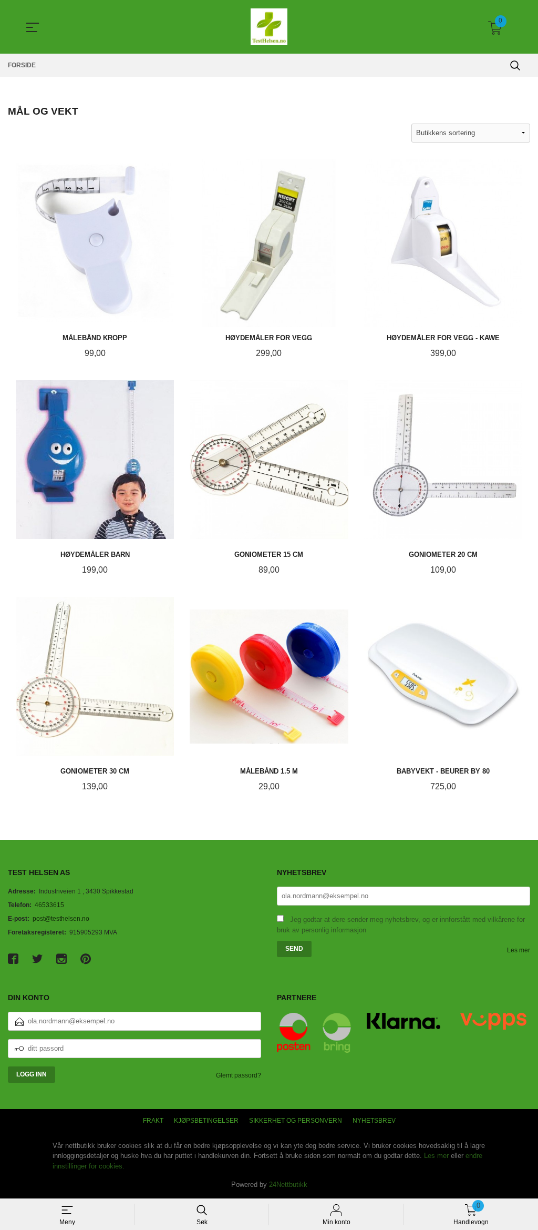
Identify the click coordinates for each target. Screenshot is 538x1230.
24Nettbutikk (288, 1184)
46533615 (49, 905)
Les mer (518, 950)
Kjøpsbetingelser (206, 1120)
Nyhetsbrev (374, 1120)
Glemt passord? (238, 1075)
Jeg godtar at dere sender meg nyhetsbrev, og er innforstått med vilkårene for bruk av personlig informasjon (401, 925)
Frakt (153, 1120)
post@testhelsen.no (61, 918)
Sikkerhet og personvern (295, 1120)
